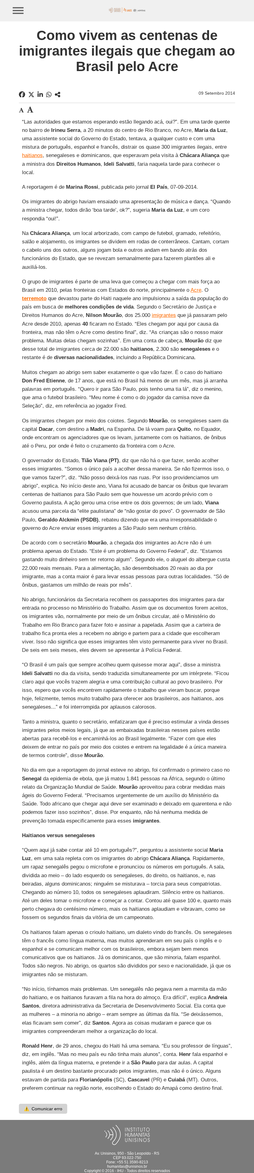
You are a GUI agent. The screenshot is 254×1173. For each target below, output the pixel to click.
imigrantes (164, 315)
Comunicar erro (43, 1108)
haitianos (32, 155)
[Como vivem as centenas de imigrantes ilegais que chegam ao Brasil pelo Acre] (57, 94)
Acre (195, 290)
